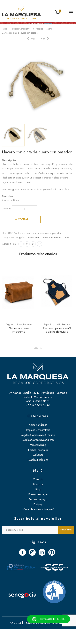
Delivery (38, 504)
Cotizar (23, 219)
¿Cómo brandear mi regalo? (38, 509)
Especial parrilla (52, 324)
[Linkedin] (33, 244)
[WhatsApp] (39, 244)
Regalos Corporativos (21, 28)
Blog (38, 489)
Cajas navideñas (38, 425)
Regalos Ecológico (38, 460)
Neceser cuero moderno (19, 330)
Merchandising (38, 445)
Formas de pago (38, 499)
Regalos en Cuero (44, 28)
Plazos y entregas (38, 494)
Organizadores (14, 324)
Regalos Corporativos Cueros (32, 237)
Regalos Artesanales (20, 326)
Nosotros (38, 484)
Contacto (38, 479)
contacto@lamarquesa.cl (38, 397)
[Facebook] (21, 244)
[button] (36, 348)
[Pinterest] (27, 244)
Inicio (4, 28)
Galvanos (38, 455)
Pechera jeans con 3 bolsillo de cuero (57, 330)
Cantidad (6, 208)
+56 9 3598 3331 (38, 401)
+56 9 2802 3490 (38, 405)
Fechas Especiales (38, 450)
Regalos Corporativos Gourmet (38, 435)
